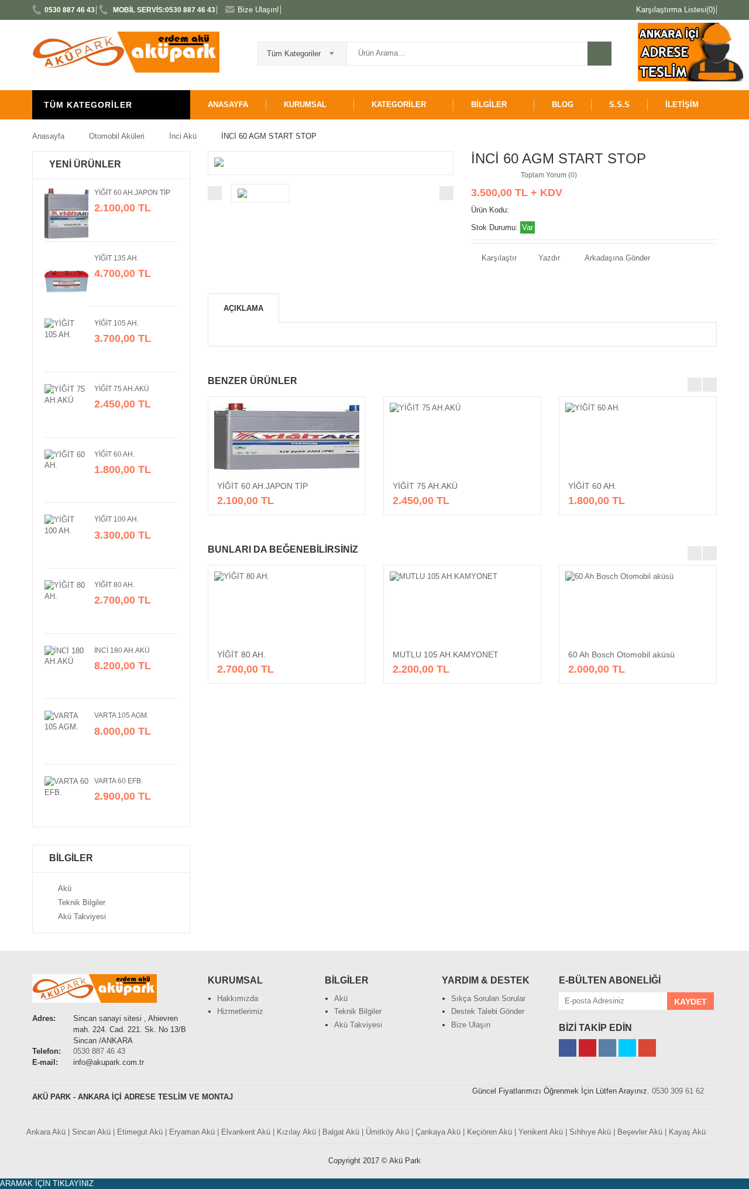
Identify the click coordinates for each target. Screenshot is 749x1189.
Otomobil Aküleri (117, 136)
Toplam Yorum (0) (549, 175)
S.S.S (619, 104)
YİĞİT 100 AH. (116, 519)
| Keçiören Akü (487, 1132)
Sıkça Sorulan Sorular (488, 998)
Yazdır (548, 257)
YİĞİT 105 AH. (116, 323)
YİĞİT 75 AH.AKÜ (121, 389)
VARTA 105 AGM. (121, 715)
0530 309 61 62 (678, 1091)
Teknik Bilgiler (81, 902)
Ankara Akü (46, 1132)
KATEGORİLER (399, 104)
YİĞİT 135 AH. (116, 258)
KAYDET (690, 1001)
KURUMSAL (305, 104)
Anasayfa (48, 136)
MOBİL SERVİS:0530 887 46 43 (163, 10)
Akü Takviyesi (82, 916)
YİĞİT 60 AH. (114, 454)
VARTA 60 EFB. (118, 781)
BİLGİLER (489, 104)
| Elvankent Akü (243, 1132)
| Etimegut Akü (138, 1132)
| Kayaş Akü (685, 1132)
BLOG (562, 104)
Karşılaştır (498, 257)
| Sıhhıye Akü (588, 1132)
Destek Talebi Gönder (487, 1011)
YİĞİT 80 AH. (114, 585)
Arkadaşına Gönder (617, 257)
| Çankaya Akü (436, 1132)
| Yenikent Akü (538, 1132)
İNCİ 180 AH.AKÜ (122, 650)
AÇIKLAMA (243, 308)
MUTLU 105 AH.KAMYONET (446, 654)
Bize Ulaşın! (258, 9)
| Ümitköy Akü (385, 1132)
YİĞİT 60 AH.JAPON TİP (132, 193)
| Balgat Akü (338, 1132)
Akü (64, 888)
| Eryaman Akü (190, 1132)
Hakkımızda (237, 998)
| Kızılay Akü (294, 1132)
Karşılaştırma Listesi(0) (675, 9)
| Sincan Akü (89, 1132)
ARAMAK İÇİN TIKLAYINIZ (47, 1183)
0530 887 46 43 (69, 10)
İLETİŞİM (682, 104)
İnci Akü (183, 136)
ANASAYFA (228, 104)
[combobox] (302, 50)
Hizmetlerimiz (240, 1011)
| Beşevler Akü (637, 1132)
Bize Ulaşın (470, 1024)
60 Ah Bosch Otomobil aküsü (621, 654)
